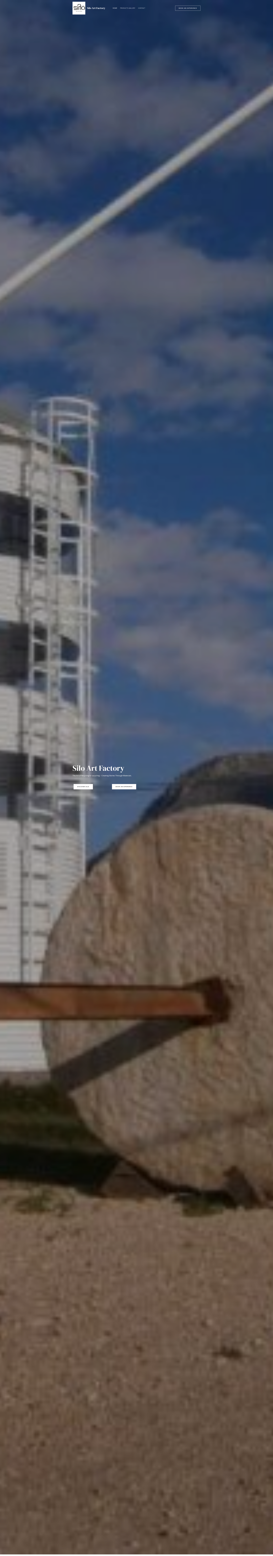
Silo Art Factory (96, 8)
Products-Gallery (127, 8)
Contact (141, 8)
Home (115, 8)
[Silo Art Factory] (79, 8)
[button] (187, 8)
